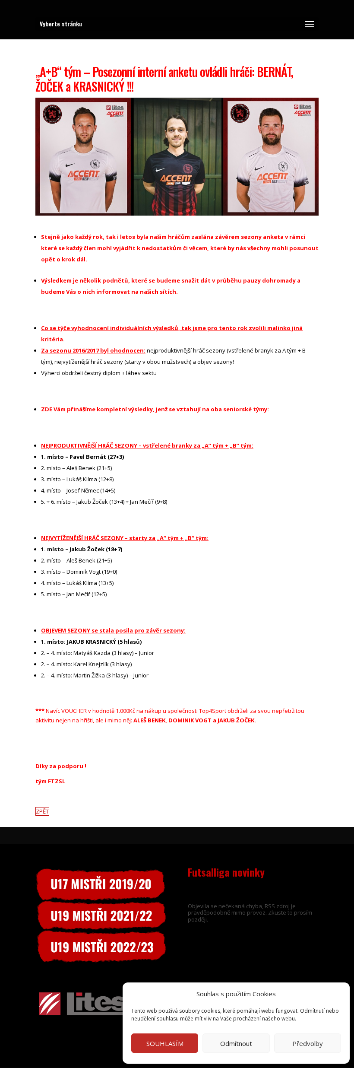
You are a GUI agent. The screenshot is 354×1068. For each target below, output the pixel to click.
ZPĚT (42, 811)
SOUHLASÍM (164, 1043)
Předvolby (307, 1043)
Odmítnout (236, 1043)
